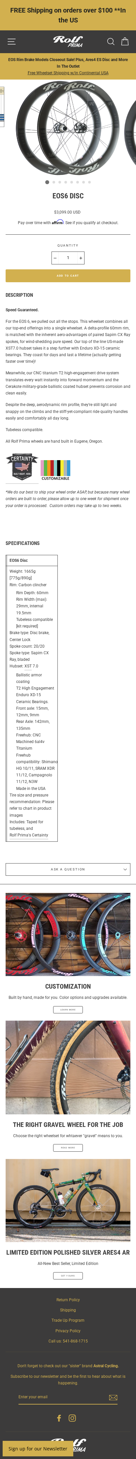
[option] (68, 66)
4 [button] (66, 182)
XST (28, 666)
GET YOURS (68, 1275)
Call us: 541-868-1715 (68, 1341)
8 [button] (89, 182)
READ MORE (68, 1147)
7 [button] (83, 182)
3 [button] (60, 182)
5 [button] (72, 182)
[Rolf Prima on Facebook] (59, 1418)
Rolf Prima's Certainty (29, 835)
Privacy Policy (68, 1331)
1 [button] (47, 182)
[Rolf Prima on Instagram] (72, 1418)
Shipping (68, 1310)
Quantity (67, 245)
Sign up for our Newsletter (38, 1448)
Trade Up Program (68, 1320)
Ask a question (68, 869)
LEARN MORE (68, 1009)
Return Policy (68, 1300)
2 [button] (54, 182)
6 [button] (78, 182)
